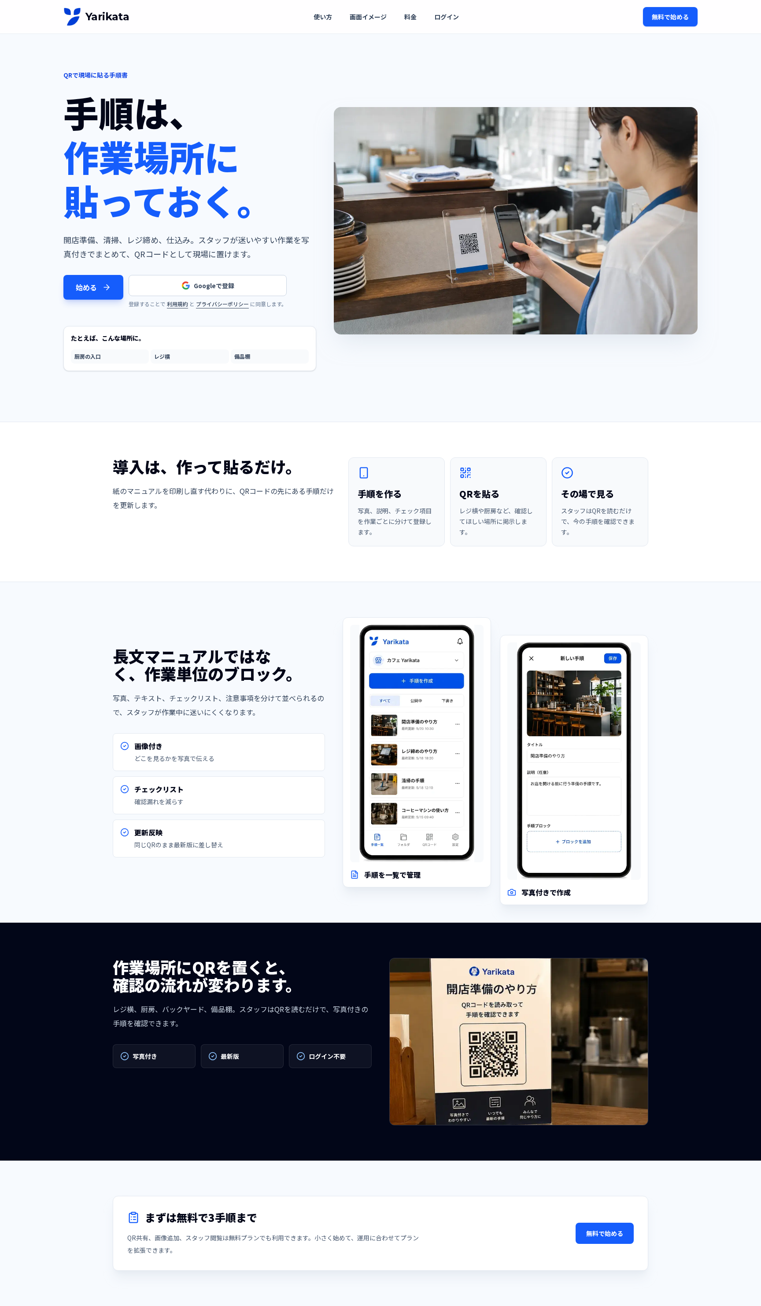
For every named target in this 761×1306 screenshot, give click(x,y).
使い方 (323, 16)
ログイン (446, 16)
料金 (410, 16)
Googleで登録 (214, 285)
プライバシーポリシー (222, 304)
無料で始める (670, 16)
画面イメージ (368, 16)
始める (86, 287)
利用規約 (177, 304)
